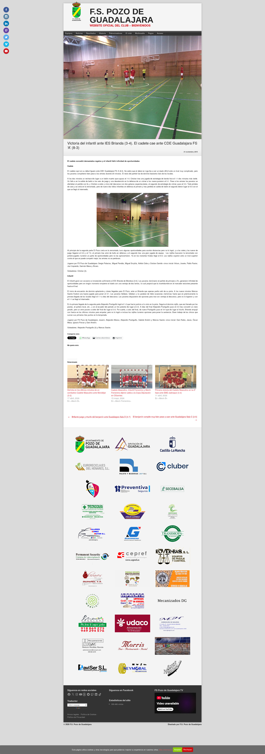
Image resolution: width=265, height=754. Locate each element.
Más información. (166, 749)
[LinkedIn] (6, 23)
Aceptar (177, 749)
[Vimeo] (6, 44)
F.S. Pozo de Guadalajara (121, 15)
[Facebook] (6, 9)
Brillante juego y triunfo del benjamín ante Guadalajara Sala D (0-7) (99, 416)
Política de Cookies (88, 714)
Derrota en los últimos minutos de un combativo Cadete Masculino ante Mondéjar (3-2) (86, 393)
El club (129, 33)
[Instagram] (6, 16)
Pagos (150, 33)
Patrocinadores (115, 33)
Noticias (79, 33)
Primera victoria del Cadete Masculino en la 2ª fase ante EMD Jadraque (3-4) (175, 391)
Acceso (160, 33)
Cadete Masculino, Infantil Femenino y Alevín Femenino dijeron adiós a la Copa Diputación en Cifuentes (131, 393)
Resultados (91, 33)
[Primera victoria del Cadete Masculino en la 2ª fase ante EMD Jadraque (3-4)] (175, 376)
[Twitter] (6, 37)
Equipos (68, 33)
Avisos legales (73, 714)
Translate (84, 708)
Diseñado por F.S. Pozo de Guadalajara (185, 724)
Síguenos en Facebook (121, 690)
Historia (102, 33)
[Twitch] (6, 30)
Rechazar (187, 749)
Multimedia (140, 33)
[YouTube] (6, 51)
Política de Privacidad (76, 717)
